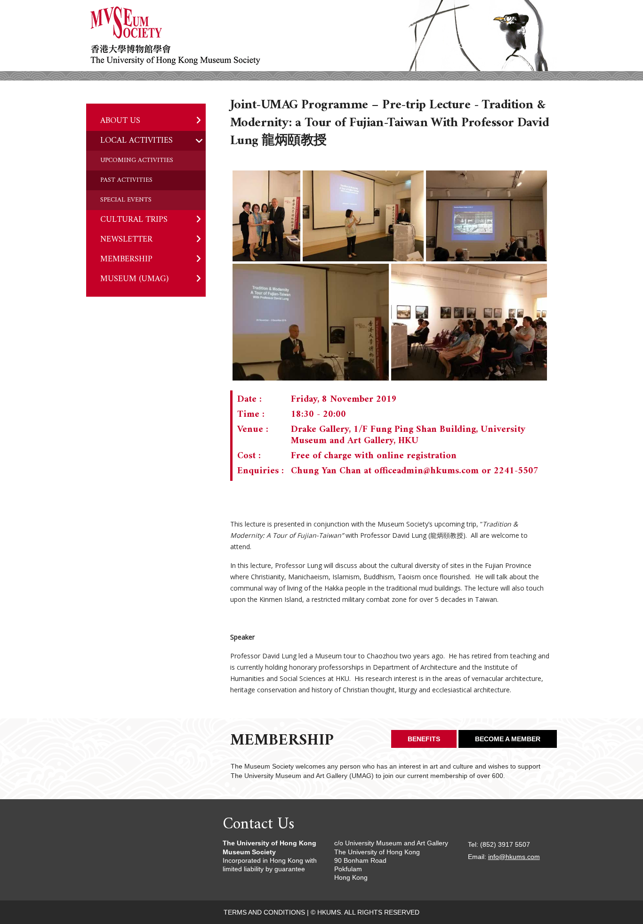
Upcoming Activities (136, 160)
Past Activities (126, 180)
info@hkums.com (514, 856)
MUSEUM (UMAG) (134, 279)
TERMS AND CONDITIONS (264, 912)
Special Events (126, 200)
